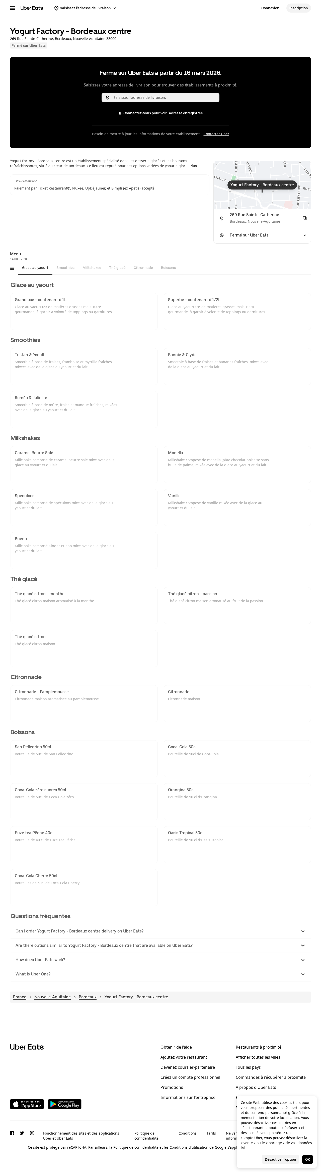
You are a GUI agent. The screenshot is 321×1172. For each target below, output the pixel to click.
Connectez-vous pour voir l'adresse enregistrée (163, 113)
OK (307, 1159)
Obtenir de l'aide (176, 1047)
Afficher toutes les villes (258, 1057)
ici (243, 1148)
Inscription (298, 8)
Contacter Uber (216, 133)
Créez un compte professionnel (190, 1077)
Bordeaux (88, 997)
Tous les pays (248, 1067)
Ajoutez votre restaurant (183, 1057)
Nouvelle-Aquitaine (52, 997)
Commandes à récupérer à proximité (271, 1077)
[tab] (35, 268)
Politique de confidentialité (146, 1136)
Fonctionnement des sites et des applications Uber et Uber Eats (81, 1136)
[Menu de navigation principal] (13, 8)
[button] (161, 931)
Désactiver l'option (280, 1159)
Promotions (171, 1087)
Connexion (270, 8)
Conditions (188, 1133)
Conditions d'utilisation (189, 1147)
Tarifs (211, 1133)
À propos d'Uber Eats (256, 1087)
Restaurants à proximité (258, 1047)
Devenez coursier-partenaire (187, 1067)
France (19, 997)
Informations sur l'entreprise (187, 1097)
